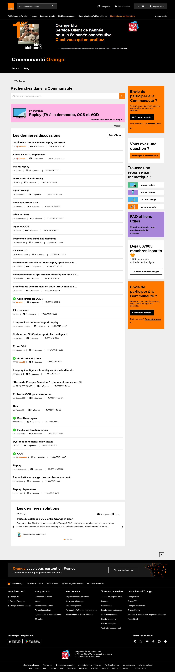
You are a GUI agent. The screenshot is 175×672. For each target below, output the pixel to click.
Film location (20, 310)
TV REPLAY (20, 250)
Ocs (15, 406)
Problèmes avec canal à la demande (34, 238)
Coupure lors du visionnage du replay (35, 322)
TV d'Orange (19, 81)
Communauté (38, 59)
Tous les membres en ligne (146, 271)
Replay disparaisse (24, 489)
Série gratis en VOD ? (30, 298)
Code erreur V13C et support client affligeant (40, 334)
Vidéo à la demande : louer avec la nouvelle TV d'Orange (143, 230)
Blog (26, 68)
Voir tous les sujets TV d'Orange (106, 119)
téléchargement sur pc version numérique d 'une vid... (45, 274)
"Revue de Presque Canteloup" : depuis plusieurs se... (46, 382)
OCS (20, 453)
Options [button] (117, 125)
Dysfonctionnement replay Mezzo (33, 441)
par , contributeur (34, 534)
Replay (17, 465)
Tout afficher (115, 135)
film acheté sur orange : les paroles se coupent (41, 477)
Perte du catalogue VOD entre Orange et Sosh (45, 518)
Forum (15, 68)
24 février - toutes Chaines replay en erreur (39, 142)
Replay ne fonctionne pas (32, 429)
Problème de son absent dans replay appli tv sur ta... (45, 262)
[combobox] (65, 96)
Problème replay (27, 418)
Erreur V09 (19, 346)
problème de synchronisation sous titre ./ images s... (45, 286)
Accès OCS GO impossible (29, 154)
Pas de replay (21, 166)
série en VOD (21, 214)
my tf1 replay (21, 190)
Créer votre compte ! (142, 117)
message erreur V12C (26, 202)
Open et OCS (21, 226)
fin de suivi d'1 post (29, 358)
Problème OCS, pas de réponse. (32, 394)
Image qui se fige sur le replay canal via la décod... (43, 370)
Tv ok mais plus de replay (28, 178)
